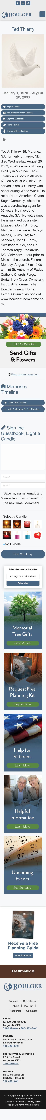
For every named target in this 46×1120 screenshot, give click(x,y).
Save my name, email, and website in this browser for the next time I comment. (23, 498)
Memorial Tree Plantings (17, 131)
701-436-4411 (10, 1081)
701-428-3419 (11, 1046)
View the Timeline (17, 402)
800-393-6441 (29, 1028)
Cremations (29, 1001)
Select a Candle (15, 516)
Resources (15, 1010)
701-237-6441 (11, 1028)
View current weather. (24, 374)
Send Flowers (13, 125)
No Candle (13, 544)
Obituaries (31, 1010)
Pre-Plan (28, 1006)
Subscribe (23, 583)
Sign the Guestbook (15, 119)
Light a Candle (13, 107)
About (16, 1006)
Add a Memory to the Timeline (20, 113)
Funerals (13, 1001)
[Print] (4, 139)
